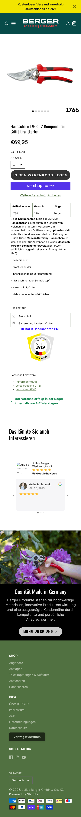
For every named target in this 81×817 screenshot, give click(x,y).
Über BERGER (19, 704)
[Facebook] (11, 757)
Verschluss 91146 (26, 389)
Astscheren (17, 681)
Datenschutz (18, 728)
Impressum (16, 710)
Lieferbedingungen (22, 722)
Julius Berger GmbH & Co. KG (43, 790)
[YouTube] (24, 757)
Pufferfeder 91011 (26, 381)
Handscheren (18, 687)
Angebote (16, 663)
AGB (12, 716)
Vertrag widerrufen (27, 737)
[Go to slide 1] (38, 512)
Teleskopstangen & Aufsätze (29, 675)
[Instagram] (17, 757)
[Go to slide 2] (40, 512)
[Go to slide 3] (43, 512)
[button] (33, 111)
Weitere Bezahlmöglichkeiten (40, 195)
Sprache (15, 773)
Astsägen (15, 669)
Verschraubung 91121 (28, 385)
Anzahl (16, 157)
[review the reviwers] (60, 484)
